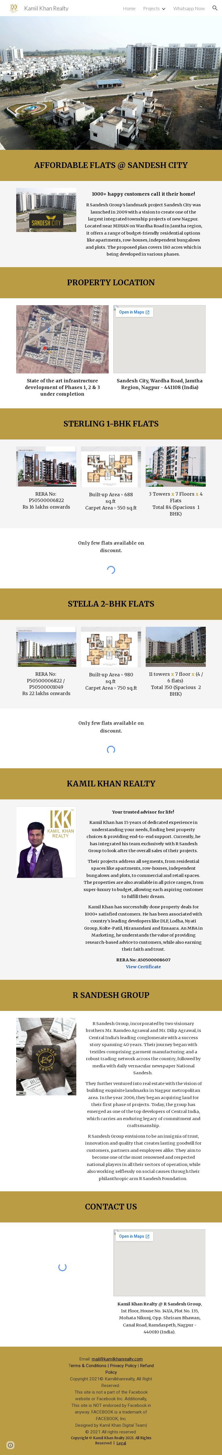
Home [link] (129, 8)
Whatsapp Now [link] (189, 8)
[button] (215, 8)
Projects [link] (151, 8)
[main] (111, 165)
